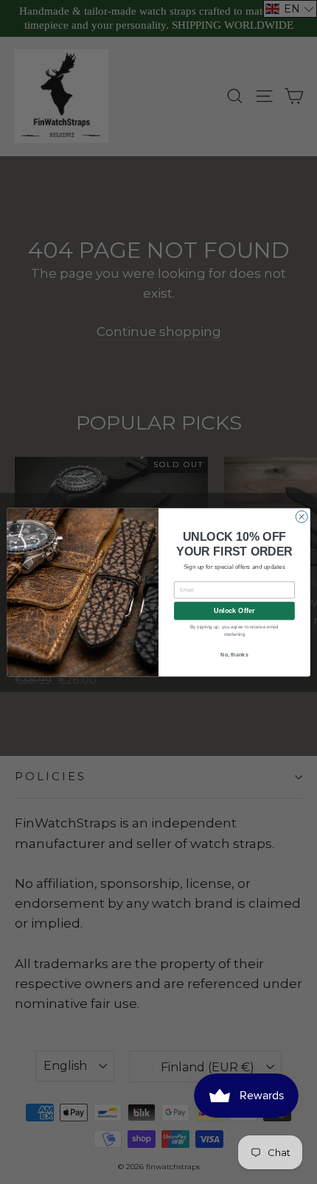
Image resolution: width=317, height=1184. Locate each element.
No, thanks (234, 654)
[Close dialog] (301, 516)
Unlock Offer (234, 610)
